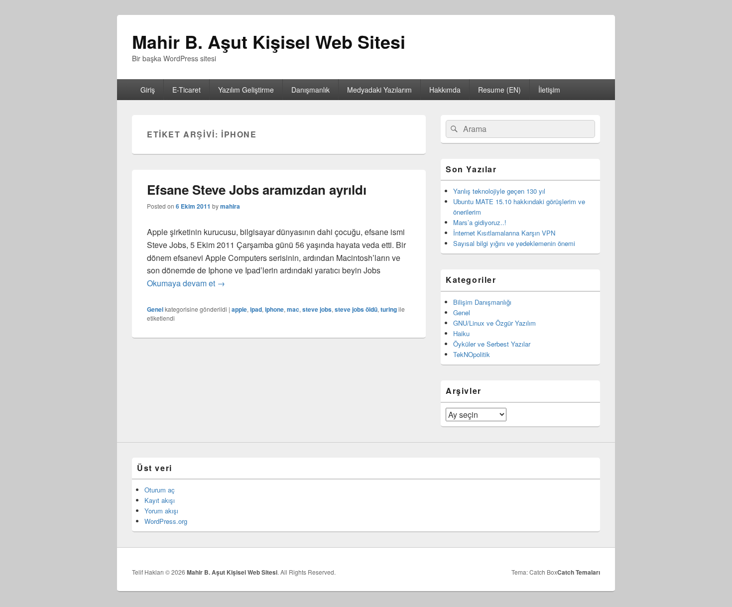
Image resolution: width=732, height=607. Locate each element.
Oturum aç (159, 489)
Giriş (147, 90)
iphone (274, 309)
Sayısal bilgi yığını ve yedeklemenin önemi (514, 243)
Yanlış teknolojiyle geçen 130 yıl (499, 191)
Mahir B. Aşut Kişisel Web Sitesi (268, 41)
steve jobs (317, 309)
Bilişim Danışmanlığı (482, 302)
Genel (155, 309)
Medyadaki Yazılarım (379, 90)
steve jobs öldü (356, 309)
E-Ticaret (186, 90)
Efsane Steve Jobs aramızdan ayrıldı (256, 189)
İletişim (549, 90)
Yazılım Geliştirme (246, 90)
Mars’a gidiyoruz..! (479, 222)
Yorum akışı (161, 510)
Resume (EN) (499, 90)
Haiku (461, 333)
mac (293, 309)
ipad (256, 309)
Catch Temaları (578, 572)
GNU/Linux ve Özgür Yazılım (494, 323)
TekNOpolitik (471, 354)
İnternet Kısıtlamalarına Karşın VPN (504, 233)
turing (388, 309)
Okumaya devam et (186, 283)
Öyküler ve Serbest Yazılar (491, 344)
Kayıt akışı (159, 500)
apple (239, 309)
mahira (230, 206)
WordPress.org (165, 521)
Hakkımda (445, 90)
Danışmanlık (310, 90)
